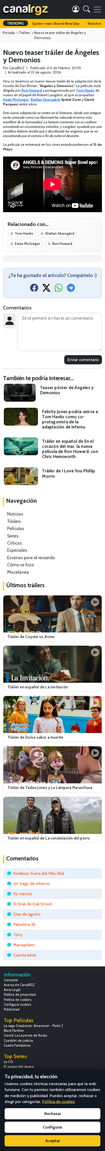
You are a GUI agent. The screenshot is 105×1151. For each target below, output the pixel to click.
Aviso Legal (12, 990)
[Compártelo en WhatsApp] (58, 289)
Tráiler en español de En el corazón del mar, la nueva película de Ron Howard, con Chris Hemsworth (70, 449)
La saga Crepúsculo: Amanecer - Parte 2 (33, 1026)
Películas (15, 528)
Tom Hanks (24, 233)
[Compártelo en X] (46, 289)
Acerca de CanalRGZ (19, 985)
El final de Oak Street (32, 904)
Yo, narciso (22, 893)
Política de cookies (17, 1000)
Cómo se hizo (20, 564)
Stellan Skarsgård (59, 233)
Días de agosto (27, 914)
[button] (86, 10)
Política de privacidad (20, 995)
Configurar (52, 1127)
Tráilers (14, 521)
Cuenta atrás (24, 955)
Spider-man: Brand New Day (56, 23)
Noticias (15, 514)
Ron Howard (62, 244)
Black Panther (14, 1031)
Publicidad (11, 1009)
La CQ (8, 1062)
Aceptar (52, 1140)
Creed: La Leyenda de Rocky (25, 1035)
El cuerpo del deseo (19, 1067)
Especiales (17, 550)
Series (13, 535)
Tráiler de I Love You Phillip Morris (68, 473)
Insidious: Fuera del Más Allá (38, 873)
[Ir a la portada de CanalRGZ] (25, 9)
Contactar (11, 980)
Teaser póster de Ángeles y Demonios (67, 390)
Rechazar (52, 1113)
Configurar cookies (17, 1004)
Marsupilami (23, 944)
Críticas (14, 543)
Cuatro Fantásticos (17, 1045)
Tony (17, 934)
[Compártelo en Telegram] (70, 289)
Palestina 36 (24, 924)
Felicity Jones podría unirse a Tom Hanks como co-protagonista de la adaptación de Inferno (70, 419)
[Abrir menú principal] (97, 9)
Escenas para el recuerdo (31, 557)
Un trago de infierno (31, 883)
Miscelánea (18, 572)
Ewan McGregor (27, 244)
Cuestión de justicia (18, 1040)
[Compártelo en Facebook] (34, 289)
